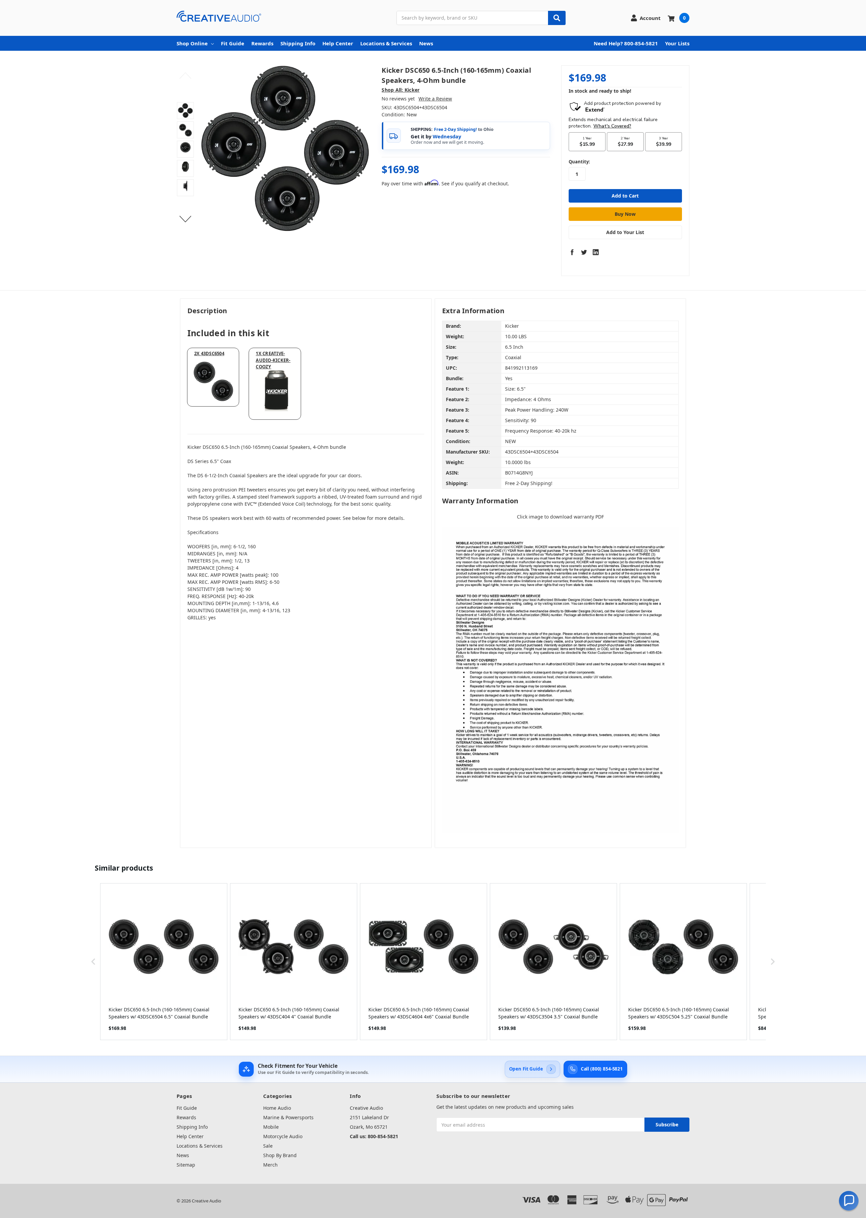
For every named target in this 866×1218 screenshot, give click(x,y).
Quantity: (579, 162)
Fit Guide (232, 43)
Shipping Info (297, 43)
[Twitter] (583, 252)
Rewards (262, 43)
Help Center (337, 43)
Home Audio (277, 1108)
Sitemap (186, 1165)
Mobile (271, 1127)
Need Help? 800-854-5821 (626, 43)
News (426, 43)
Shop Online (192, 43)
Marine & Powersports (288, 1117)
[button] (93, 961)
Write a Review (435, 98)
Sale (268, 1146)
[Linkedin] (595, 252)
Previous (185, 76)
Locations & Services (386, 43)
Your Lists (677, 43)
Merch (270, 1165)
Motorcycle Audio (282, 1136)
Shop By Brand (280, 1155)
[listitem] (163, 961)
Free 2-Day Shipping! (455, 129)
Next (185, 219)
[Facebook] (572, 252)
